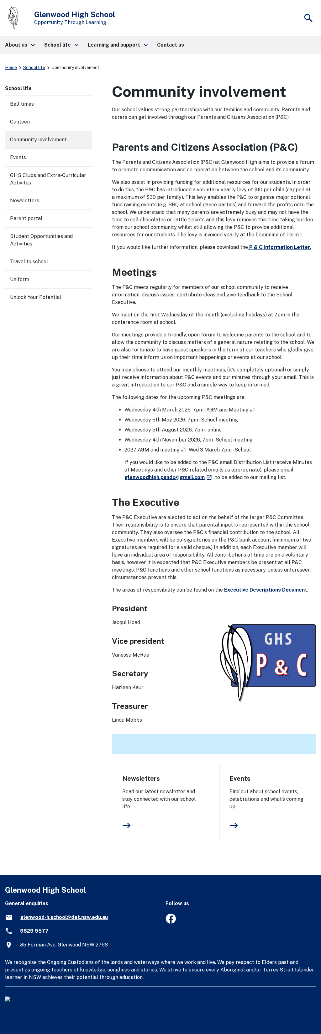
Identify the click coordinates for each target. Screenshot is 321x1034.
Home (11, 67)
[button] (19, 45)
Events (239, 778)
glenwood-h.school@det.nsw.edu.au (64, 917)
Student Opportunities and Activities (41, 240)
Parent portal (26, 218)
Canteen (20, 122)
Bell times (22, 104)
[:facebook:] (171, 922)
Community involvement (38, 140)
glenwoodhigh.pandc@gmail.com (168, 477)
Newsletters (141, 778)
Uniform (19, 279)
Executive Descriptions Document (265, 590)
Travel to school (29, 262)
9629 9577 (34, 931)
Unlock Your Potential (35, 297)
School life (34, 67)
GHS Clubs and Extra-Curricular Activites (48, 179)
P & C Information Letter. (279, 247)
